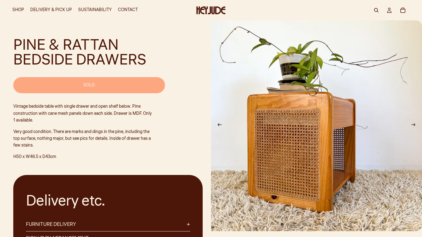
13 (351, 224)
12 (345, 224)
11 (339, 224)
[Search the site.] (376, 10)
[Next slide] (415, 126)
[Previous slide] (218, 126)
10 (333, 224)
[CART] (403, 10)
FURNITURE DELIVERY (51, 224)
